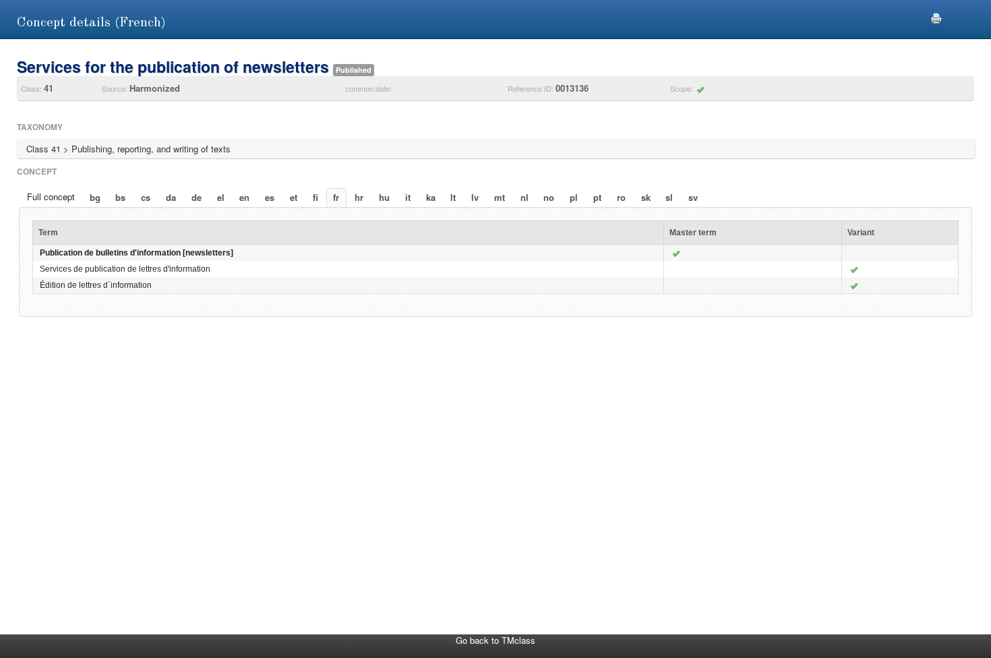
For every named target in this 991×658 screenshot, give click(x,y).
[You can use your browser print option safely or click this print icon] (936, 16)
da (171, 197)
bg (95, 197)
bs (120, 197)
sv (693, 197)
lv (475, 197)
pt (597, 197)
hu (384, 197)
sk (646, 197)
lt (453, 197)
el (220, 197)
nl (524, 197)
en (244, 197)
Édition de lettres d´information (96, 285)
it (408, 197)
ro (621, 197)
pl (574, 197)
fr (336, 197)
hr (359, 197)
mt (499, 197)
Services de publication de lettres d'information (125, 269)
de (196, 197)
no (548, 197)
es (269, 197)
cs (145, 197)
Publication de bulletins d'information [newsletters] (136, 253)
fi (315, 197)
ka (431, 197)
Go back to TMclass (495, 640)
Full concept (51, 196)
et (293, 197)
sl (669, 197)
